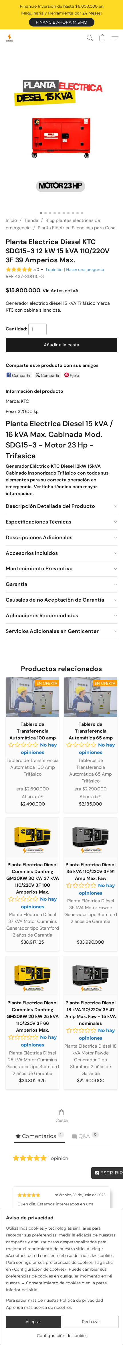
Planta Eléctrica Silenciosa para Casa (77, 228)
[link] (62, 1333)
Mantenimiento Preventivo (39, 568)
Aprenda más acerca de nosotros (39, 1307)
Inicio (11, 220)
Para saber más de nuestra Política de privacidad (54, 1300)
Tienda (31, 220)
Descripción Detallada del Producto (50, 506)
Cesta (61, 1120)
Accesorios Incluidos (32, 553)
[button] (61, 22)
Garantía (16, 584)
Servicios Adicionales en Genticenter (52, 631)
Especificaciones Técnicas (38, 521)
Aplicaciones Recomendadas (42, 615)
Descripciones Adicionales (39, 537)
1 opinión (54, 269)
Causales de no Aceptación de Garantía (55, 599)
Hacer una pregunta (85, 269)
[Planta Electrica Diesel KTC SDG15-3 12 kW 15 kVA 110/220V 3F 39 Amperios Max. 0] (61, 138)
